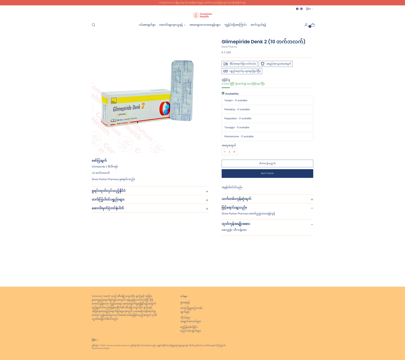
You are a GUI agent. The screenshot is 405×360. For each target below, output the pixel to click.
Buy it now (267, 173)
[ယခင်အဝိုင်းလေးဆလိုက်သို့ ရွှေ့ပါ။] (303, 276)
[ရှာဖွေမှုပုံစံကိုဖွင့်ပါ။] (93, 25)
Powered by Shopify (100, 348)
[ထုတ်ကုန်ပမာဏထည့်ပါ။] (224, 152)
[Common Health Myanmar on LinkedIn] (301, 8)
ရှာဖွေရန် (185, 302)
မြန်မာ (308, 8)
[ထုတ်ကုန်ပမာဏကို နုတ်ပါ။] (234, 152)
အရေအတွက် (229, 145)
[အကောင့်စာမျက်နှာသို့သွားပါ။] (305, 25)
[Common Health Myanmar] (202, 15)
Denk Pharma (229, 47)
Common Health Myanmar (117, 345)
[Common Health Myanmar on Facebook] (297, 8)
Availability (232, 93)
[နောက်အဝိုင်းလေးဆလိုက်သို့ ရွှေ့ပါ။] (310, 275)
